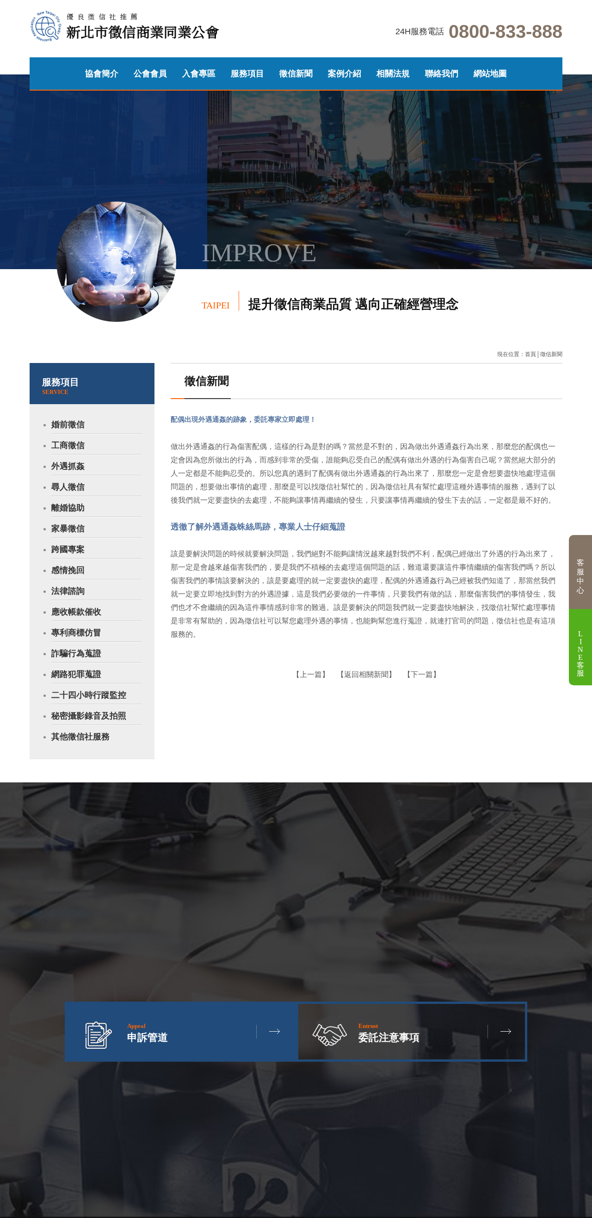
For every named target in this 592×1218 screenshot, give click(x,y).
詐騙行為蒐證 (76, 653)
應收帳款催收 (76, 611)
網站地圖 (490, 73)
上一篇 (311, 674)
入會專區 (199, 73)
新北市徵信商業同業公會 (143, 27)
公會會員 (150, 73)
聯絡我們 (441, 73)
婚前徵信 (68, 424)
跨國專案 (68, 549)
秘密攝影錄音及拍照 (88, 715)
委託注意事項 (388, 1032)
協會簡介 (101, 73)
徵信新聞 (296, 73)
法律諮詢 (68, 591)
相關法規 (393, 73)
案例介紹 (344, 73)
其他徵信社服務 (80, 736)
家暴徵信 (68, 528)
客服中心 (580, 576)
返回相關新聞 (366, 674)
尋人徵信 (68, 487)
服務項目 (247, 73)
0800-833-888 (505, 31)
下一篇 (422, 674)
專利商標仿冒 (76, 632)
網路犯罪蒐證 (76, 674)
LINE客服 (580, 653)
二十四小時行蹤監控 (88, 695)
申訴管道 (164, 346)
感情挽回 (68, 570)
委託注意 (137, 346)
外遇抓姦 (68, 466)
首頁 (530, 354)
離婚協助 (68, 507)
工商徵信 (68, 445)
